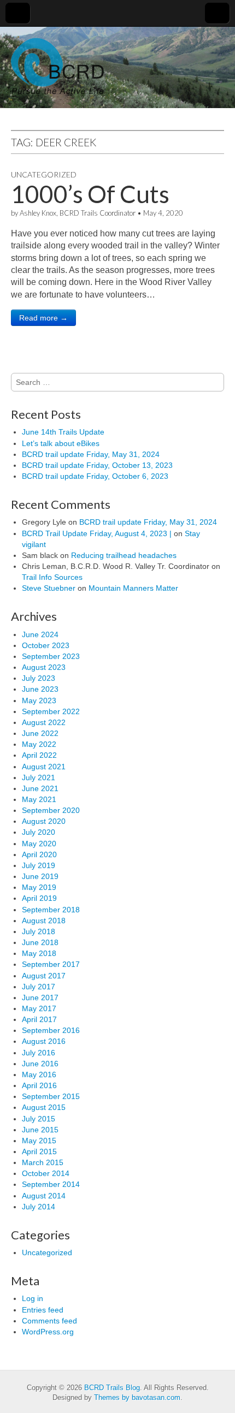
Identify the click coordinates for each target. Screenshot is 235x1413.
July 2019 (38, 865)
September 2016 (51, 1030)
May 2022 (39, 744)
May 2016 (39, 1074)
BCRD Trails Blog (112, 1388)
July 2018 (38, 931)
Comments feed (49, 1320)
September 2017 (51, 964)
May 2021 (39, 799)
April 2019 (39, 898)
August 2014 (44, 1195)
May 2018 (39, 953)
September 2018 (51, 909)
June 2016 (40, 1063)
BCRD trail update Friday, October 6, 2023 (95, 476)
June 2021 (40, 788)
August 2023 (44, 667)
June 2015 (40, 1129)
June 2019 (40, 876)
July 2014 (38, 1206)
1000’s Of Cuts (90, 194)
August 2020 (44, 821)
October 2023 (45, 645)
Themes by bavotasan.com (137, 1397)
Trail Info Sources (52, 577)
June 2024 (40, 634)
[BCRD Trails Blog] (57, 62)
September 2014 (51, 1184)
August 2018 (44, 920)
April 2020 (39, 854)
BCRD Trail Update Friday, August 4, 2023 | (97, 533)
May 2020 (39, 843)
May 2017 (39, 1008)
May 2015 (39, 1140)
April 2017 (39, 1019)
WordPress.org (48, 1331)
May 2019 (39, 887)
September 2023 (51, 656)
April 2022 (39, 755)
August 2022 (44, 722)
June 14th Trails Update (63, 432)
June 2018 (40, 942)
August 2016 (44, 1041)
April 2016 (39, 1085)
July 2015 (38, 1118)
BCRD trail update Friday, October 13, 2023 (97, 465)
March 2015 (42, 1162)
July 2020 (38, 832)
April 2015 (39, 1151)
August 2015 (44, 1107)
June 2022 (40, 733)
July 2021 (38, 777)
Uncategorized (44, 174)
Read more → (43, 317)
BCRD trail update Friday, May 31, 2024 (91, 454)
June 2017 (40, 997)
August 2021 (44, 766)
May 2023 (39, 700)
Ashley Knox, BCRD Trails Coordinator (78, 213)
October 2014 (45, 1173)
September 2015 (51, 1096)
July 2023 (38, 678)
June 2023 (40, 689)
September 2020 (51, 810)
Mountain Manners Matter (133, 588)
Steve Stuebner (48, 588)
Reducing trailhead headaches (124, 555)
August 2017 (44, 975)
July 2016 (38, 1052)
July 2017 (38, 986)
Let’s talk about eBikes (60, 443)
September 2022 (51, 711)
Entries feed (42, 1309)
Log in (32, 1298)
